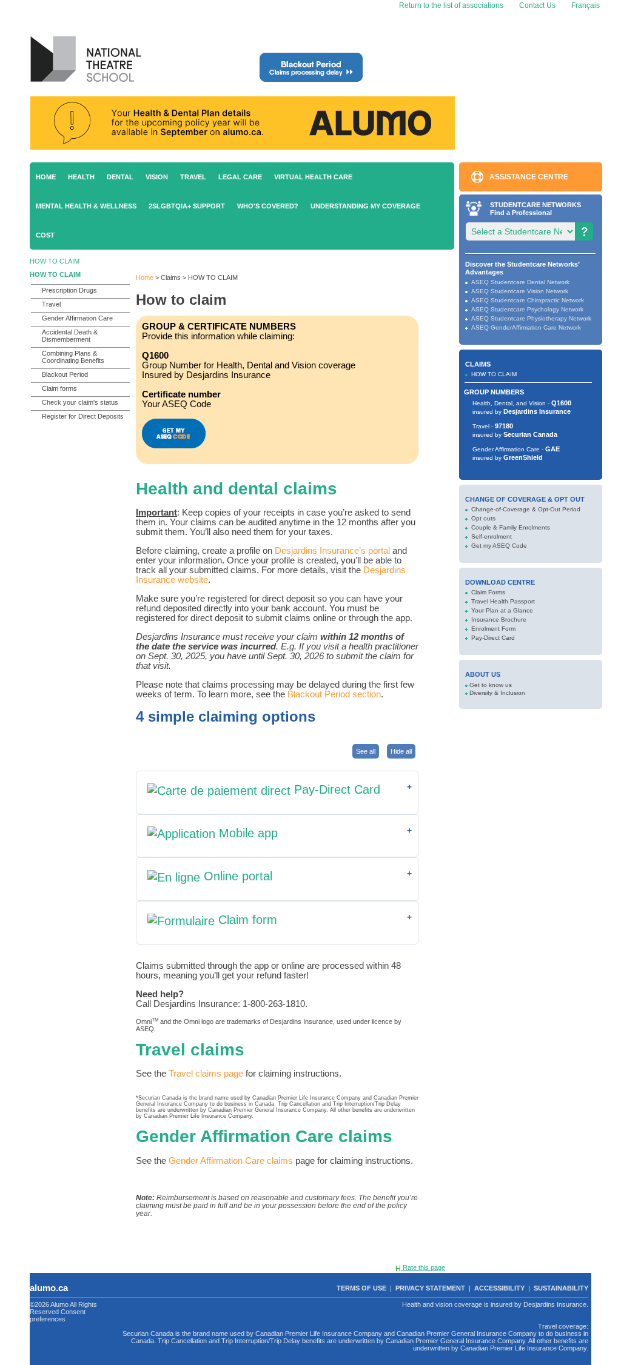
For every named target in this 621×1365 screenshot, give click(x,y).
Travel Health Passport (503, 601)
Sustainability (561, 1288)
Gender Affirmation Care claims (231, 1161)
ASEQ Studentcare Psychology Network (527, 309)
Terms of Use (361, 1288)
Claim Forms (488, 592)
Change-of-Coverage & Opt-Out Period (525, 509)
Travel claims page (206, 1073)
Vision (157, 177)
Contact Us (537, 5)
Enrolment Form (493, 628)
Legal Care (240, 177)
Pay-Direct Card (493, 637)
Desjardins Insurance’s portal (332, 551)
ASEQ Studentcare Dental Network (520, 282)
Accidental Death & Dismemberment (70, 335)
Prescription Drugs (69, 290)
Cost (45, 235)
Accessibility (499, 1288)
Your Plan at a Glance (502, 610)
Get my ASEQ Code (499, 545)
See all (365, 751)
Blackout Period (65, 374)
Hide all (401, 751)
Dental (120, 177)
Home (46, 177)
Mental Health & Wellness (86, 206)
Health (81, 177)
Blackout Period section (334, 694)
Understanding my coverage (365, 206)
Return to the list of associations (450, 5)
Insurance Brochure (498, 619)
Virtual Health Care (313, 177)
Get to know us (490, 685)
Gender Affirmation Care (77, 318)
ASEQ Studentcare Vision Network (519, 291)
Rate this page (423, 1267)
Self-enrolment (491, 536)
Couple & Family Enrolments (510, 527)
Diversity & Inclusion (497, 692)
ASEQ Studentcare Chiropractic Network (527, 300)
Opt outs (483, 518)
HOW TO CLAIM (54, 261)
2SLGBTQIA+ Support (187, 206)
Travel (193, 177)
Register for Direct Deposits (83, 416)
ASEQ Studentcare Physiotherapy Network (531, 318)
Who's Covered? (267, 206)
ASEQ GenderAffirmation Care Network (526, 327)
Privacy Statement (430, 1288)
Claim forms (59, 388)
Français (584, 5)
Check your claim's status (80, 402)
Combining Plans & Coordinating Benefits (73, 357)
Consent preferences (58, 1315)
